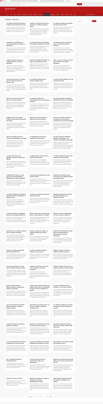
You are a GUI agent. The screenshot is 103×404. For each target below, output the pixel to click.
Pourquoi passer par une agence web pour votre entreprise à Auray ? (63, 342)
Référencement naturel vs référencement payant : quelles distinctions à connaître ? (40, 214)
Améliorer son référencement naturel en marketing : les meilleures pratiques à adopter (39, 24)
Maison (66, 14)
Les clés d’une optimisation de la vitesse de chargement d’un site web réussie (16, 342)
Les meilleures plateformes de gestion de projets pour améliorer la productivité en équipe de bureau (16, 195)
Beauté (14, 14)
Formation (40, 14)
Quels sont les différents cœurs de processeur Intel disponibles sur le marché (16, 137)
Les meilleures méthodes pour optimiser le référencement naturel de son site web (16, 24)
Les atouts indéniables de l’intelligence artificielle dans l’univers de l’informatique (63, 99)
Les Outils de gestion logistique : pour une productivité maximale (63, 80)
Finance (35, 14)
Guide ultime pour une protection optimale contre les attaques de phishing (16, 231)
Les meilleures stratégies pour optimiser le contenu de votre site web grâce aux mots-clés (63, 306)
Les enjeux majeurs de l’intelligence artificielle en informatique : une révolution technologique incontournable (62, 138)
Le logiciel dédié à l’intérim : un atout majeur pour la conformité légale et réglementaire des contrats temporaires (15, 176)
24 (38, 396)
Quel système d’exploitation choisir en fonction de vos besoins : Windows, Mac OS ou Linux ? (62, 325)
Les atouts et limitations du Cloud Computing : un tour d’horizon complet (62, 286)
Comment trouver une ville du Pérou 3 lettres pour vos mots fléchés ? (39, 1)
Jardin (57, 14)
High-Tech (47, 14)
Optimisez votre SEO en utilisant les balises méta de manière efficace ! (38, 118)
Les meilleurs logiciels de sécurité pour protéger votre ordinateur (15, 324)
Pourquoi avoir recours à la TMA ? (14, 378)
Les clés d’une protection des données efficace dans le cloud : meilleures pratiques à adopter (15, 306)
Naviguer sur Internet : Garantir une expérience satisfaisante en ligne (61, 251)
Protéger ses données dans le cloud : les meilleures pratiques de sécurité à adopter (63, 267)
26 (42, 396)
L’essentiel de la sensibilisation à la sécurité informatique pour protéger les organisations (15, 44)
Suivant (50, 396)
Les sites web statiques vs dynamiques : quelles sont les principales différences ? (16, 214)
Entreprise (24, 14)
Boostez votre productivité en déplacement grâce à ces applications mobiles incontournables (15, 287)
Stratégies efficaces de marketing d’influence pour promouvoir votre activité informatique (16, 119)
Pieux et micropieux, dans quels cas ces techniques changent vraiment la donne (67, 1)
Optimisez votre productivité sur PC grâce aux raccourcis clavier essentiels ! (40, 324)
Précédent (30, 396)
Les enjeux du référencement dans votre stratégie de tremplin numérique (63, 156)
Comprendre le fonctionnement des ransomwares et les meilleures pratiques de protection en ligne (63, 176)
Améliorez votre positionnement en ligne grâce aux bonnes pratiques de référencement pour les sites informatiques (63, 233)
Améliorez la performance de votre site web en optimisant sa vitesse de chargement (39, 268)
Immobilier (52, 14)
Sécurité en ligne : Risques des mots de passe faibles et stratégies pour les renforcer (62, 380)
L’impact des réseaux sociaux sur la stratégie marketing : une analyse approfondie (14, 61)
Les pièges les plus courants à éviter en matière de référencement (39, 156)
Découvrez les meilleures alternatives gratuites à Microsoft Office (15, 251)
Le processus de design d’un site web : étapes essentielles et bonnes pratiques (15, 267)
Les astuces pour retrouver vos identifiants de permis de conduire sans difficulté (15, 157)
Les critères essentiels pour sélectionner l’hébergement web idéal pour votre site (39, 342)
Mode (71, 14)
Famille (30, 14)
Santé (75, 14)
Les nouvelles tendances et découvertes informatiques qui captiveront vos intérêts (40, 43)
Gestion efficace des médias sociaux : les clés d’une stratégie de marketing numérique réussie (40, 306)
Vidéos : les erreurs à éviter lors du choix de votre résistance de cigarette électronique (63, 61)
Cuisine (19, 14)
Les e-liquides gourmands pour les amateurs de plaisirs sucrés (38, 80)
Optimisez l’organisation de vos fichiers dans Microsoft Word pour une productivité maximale (62, 195)
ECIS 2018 (10, 8)
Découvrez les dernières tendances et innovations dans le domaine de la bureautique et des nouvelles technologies (63, 119)
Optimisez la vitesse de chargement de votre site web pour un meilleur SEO (62, 214)
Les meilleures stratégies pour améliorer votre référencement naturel (63, 24)
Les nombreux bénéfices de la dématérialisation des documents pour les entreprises (40, 100)
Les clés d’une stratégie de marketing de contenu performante (39, 195)
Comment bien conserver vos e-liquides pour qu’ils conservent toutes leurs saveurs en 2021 (15, 80)
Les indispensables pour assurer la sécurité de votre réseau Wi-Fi (38, 137)
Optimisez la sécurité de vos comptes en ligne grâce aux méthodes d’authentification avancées (39, 380)
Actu (7, 14)
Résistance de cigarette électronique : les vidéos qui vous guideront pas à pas (40, 60)
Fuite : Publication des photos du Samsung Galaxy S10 (14, 360)
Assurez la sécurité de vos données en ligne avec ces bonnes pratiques (15, 99)
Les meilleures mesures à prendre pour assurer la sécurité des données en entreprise (62, 44)
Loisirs (62, 14)
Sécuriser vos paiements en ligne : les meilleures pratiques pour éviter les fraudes (39, 232)
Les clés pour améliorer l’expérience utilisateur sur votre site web (38, 251)
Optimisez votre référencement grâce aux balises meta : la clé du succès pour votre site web (63, 360)
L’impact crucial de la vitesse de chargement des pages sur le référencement (37, 360)
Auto (11, 14)
